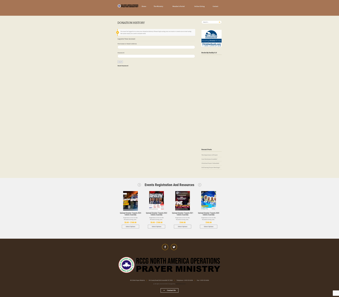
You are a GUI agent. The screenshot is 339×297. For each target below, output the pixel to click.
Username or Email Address (127, 44)
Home (144, 6)
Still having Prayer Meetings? (210, 167)
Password (121, 53)
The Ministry (158, 6)
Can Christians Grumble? (209, 159)
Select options (130, 226)
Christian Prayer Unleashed (210, 163)
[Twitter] (174, 247)
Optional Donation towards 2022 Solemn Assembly (156, 214)
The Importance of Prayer (209, 155)
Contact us (171, 290)
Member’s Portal (179, 6)
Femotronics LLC (181, 283)
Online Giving (199, 6)
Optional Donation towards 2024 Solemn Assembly (130, 214)
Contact (215, 6)
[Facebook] (165, 247)
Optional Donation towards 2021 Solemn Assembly (182, 214)
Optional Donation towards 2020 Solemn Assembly (208, 214)
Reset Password (123, 66)
